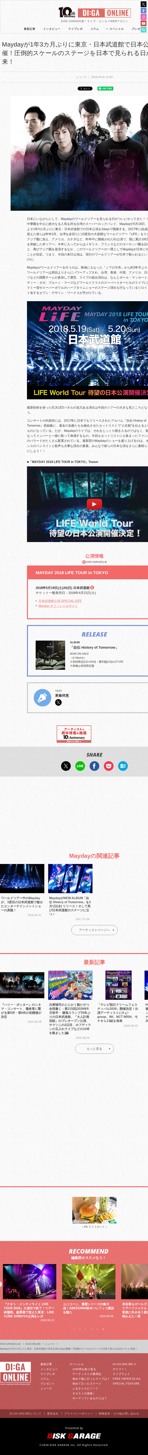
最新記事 (29, 28)
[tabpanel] (29, 1291)
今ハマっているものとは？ (89, 1398)
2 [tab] (80, 1329)
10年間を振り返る (84, 1369)
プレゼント (47, 1383)
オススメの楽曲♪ (83, 1393)
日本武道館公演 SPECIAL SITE (60, 601)
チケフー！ (120, 1369)
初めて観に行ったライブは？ (91, 1378)
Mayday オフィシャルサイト (58, 606)
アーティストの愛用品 (86, 1373)
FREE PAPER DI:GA (126, 1378)
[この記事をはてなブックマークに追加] (123, 768)
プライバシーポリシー (78, 1413)
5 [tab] (97, 1329)
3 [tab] (86, 1329)
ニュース (46, 1388)
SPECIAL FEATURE (126, 1383)
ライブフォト (121, 1373)
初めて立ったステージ (86, 1383)
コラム (94, 28)
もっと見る (94, 1048)
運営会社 (53, 1413)
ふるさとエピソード (85, 1388)
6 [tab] (103, 1329)
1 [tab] (74, 1329)
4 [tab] (91, 1329)
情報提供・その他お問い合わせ (119, 1413)
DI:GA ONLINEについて (25, 1413)
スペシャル (116, 28)
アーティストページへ (94, 930)
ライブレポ (75, 28)
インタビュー (52, 28)
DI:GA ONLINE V (124, 1364)
